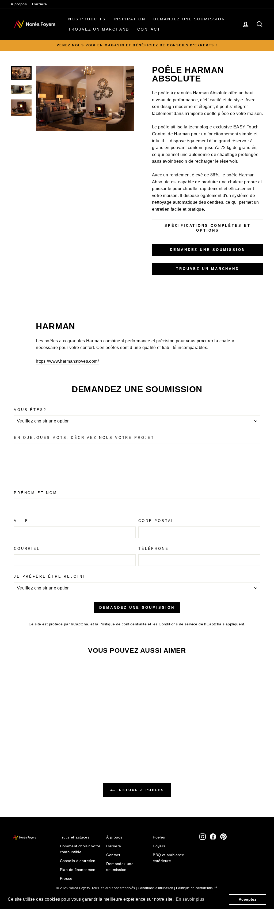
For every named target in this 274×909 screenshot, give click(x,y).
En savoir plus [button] (190, 899)
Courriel (27, 549)
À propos (19, 4)
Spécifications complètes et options (207, 228)
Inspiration (130, 19)
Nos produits (87, 19)
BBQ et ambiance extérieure (168, 858)
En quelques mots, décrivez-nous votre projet (84, 438)
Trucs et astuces (74, 837)
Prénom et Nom (35, 493)
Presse (66, 879)
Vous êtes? (30, 410)
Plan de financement (78, 870)
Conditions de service (178, 624)
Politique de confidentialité (123, 624)
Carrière (39, 4)
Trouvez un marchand (98, 29)
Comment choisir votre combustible (80, 849)
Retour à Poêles (140, 790)
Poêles (159, 837)
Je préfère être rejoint (50, 576)
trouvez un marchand (207, 269)
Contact (149, 29)
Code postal (156, 521)
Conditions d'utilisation (155, 888)
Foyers (159, 846)
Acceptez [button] (247, 899)
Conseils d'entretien (78, 861)
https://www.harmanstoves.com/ (67, 361)
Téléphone (153, 549)
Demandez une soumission (189, 19)
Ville (21, 521)
